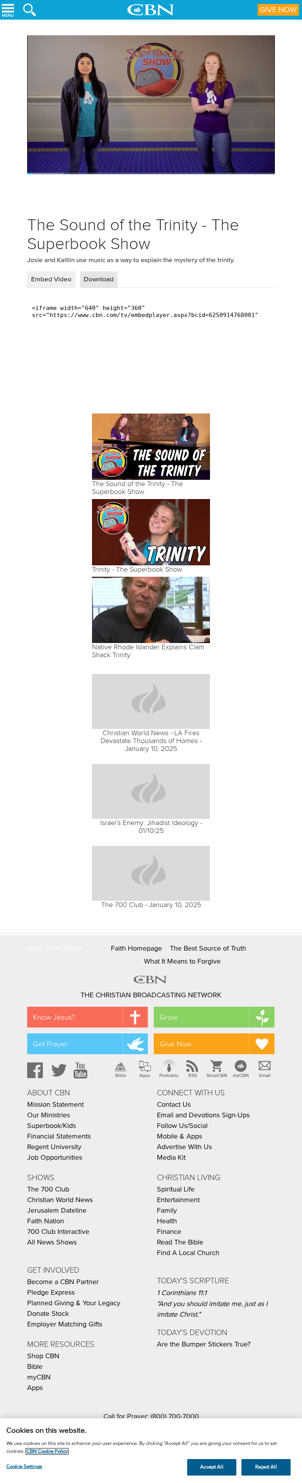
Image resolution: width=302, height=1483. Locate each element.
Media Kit (171, 1157)
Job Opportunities (54, 1157)
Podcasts (169, 1075)
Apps (144, 1075)
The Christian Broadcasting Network (151, 995)
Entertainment (178, 1200)
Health (167, 1221)
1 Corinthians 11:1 (181, 1293)
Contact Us (174, 1104)
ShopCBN (216, 1075)
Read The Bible (180, 1242)
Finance (169, 1231)
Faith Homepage (136, 948)
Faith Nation (45, 1221)
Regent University (54, 1147)
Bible (120, 1075)
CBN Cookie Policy (47, 1451)
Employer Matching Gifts (64, 1324)
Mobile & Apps (179, 1136)
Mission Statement (55, 1104)
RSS (192, 1075)
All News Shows (52, 1242)
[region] (151, 1450)
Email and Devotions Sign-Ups (203, 1115)
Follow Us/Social (182, 1126)
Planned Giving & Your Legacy (73, 1303)
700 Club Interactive (58, 1231)
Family (167, 1210)
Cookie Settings (24, 1466)
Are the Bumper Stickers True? (203, 1344)
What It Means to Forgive (182, 961)
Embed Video (51, 279)
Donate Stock (48, 1313)
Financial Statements (59, 1136)
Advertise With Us (184, 1147)
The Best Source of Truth (208, 948)
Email (265, 1075)
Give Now (278, 10)
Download (99, 279)
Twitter (58, 1070)
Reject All (265, 1467)
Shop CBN (43, 1356)
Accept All (211, 1467)
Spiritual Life (176, 1189)
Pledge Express (51, 1292)
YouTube (82, 1070)
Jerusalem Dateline (57, 1210)
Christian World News (60, 1200)
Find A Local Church (188, 1253)
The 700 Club (48, 1189)
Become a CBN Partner (63, 1282)
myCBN (241, 1075)
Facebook (34, 1070)
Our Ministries (48, 1115)
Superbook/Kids (51, 1126)
